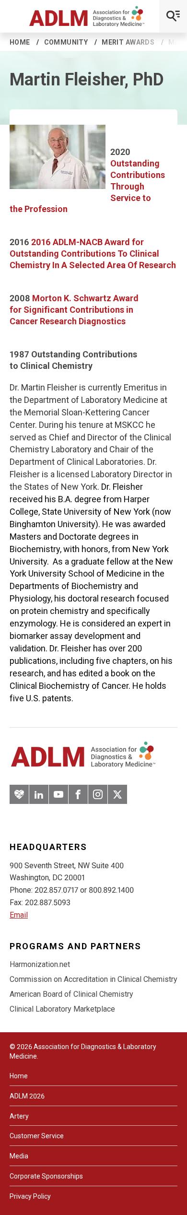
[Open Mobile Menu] (173, 16)
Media (19, 1156)
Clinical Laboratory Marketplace (62, 1009)
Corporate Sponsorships (46, 1176)
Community (66, 42)
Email (19, 915)
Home (20, 42)
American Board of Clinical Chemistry (71, 994)
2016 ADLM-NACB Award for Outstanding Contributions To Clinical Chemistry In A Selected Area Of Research (93, 253)
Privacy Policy (30, 1196)
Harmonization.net (40, 964)
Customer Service (37, 1136)
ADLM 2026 (27, 1096)
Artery (19, 1116)
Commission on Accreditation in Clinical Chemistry (93, 979)
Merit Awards (128, 42)
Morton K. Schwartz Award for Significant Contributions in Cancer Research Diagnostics (74, 309)
